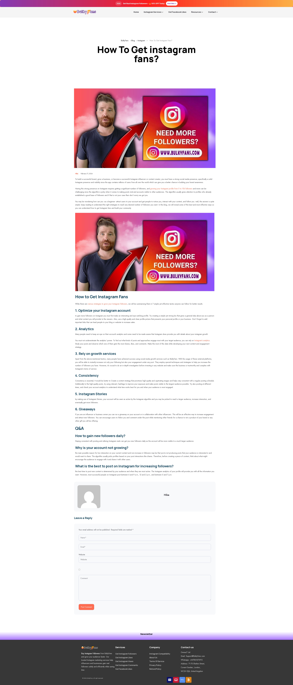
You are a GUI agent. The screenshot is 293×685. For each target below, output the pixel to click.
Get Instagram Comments (126, 665)
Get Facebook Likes (177, 12)
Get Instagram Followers (126, 654)
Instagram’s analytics (202, 340)
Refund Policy (155, 669)
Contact (212, 12)
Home (136, 12)
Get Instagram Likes (124, 658)
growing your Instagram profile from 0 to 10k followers (171, 188)
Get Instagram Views (124, 661)
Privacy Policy (155, 665)
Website (82, 554)
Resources (196, 12)
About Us (153, 658)
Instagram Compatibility (159, 654)
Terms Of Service (156, 661)
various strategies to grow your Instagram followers (107, 304)
